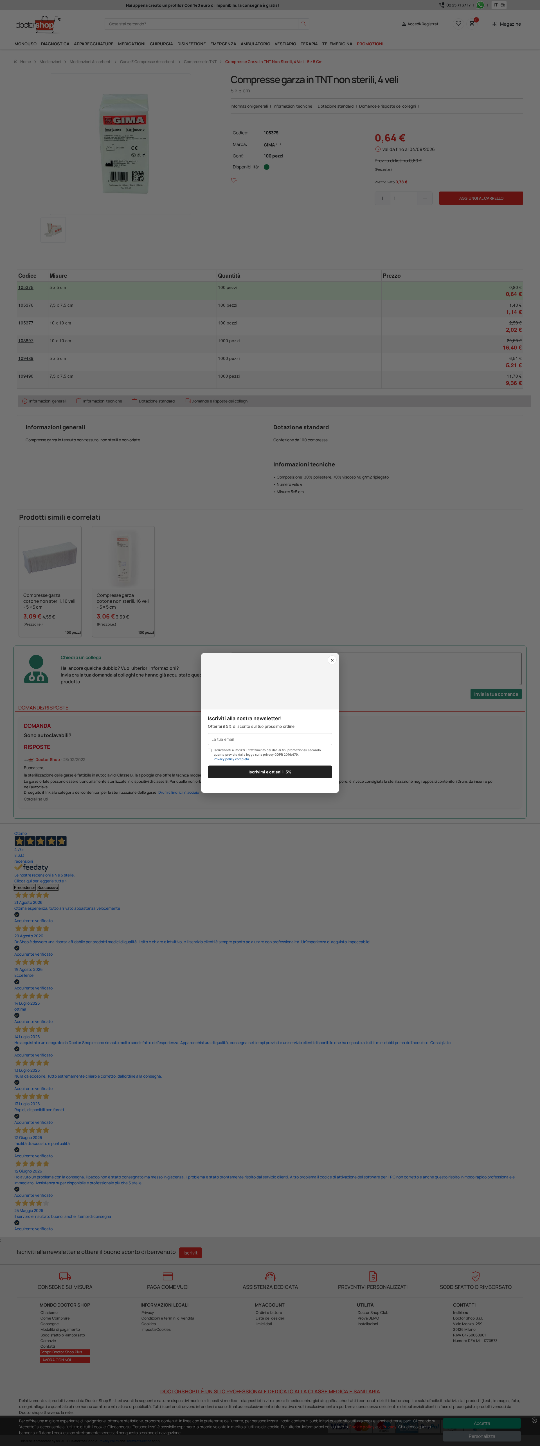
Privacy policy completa (231, 759)
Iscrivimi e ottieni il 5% (270, 771)
